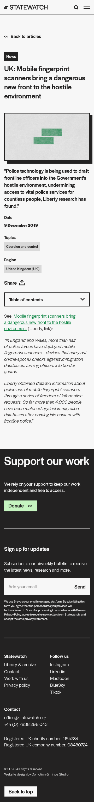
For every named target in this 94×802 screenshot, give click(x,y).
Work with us (16, 678)
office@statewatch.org (25, 717)
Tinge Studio (59, 774)
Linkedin (57, 671)
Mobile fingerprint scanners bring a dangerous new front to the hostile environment (39, 322)
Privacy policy (17, 685)
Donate (16, 505)
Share (10, 282)
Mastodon (59, 678)
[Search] (76, 7)
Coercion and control (22, 246)
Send (80, 586)
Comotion (39, 774)
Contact (11, 671)
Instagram (59, 664)
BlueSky (57, 685)
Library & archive (20, 664)
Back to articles (26, 36)
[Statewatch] (26, 7)
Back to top (21, 791)
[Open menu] (87, 7)
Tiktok (55, 692)
